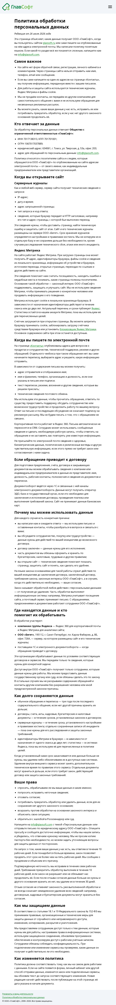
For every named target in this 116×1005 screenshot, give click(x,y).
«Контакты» (37, 345)
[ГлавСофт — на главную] (17, 7)
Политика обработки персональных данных (23, 997)
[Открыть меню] (110, 6)
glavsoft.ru (49, 43)
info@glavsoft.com (28, 54)
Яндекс (96, 308)
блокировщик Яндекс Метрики (78, 329)
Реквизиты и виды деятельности (17, 993)
